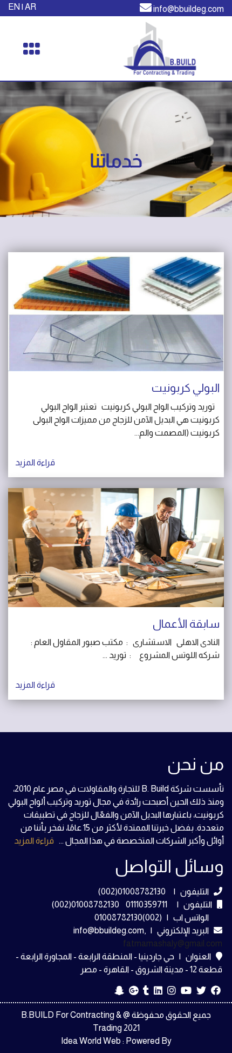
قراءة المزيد (34, 840)
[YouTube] (186, 991)
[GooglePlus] (133, 991)
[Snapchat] (119, 991)
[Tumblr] (146, 991)
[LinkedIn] (158, 991)
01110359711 (147, 904)
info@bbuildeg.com (188, 9)
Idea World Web (91, 1040)
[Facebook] (216, 991)
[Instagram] (171, 991)
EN (14, 6)
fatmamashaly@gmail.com (172, 943)
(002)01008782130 (132, 891)
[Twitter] (201, 991)
